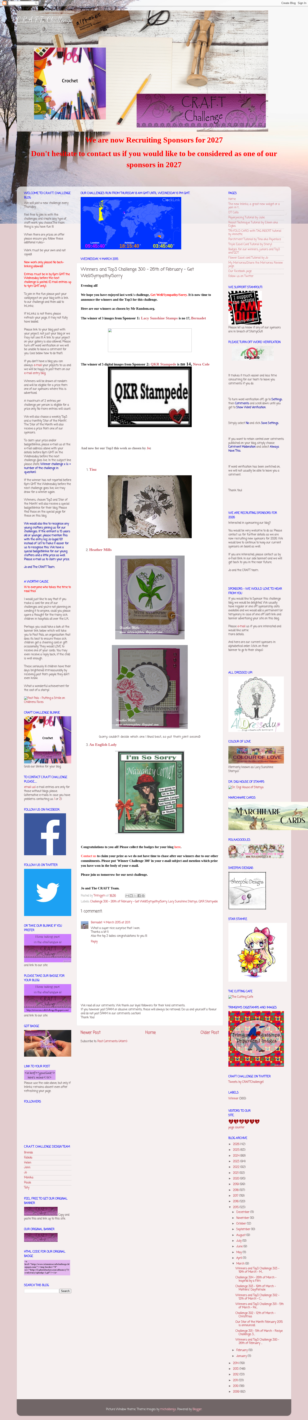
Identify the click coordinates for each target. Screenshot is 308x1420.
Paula (27, 1182)
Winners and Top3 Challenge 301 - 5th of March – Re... (260, 1306)
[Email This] (127, 896)
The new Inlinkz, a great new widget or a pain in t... (254, 206)
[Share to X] (135, 896)
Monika (28, 1177)
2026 (236, 1144)
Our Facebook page (240, 271)
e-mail (38, 365)
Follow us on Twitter (241, 276)
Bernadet (96, 922)
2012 (236, 1374)
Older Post (210, 1033)
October (241, 1224)
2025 (236, 1150)
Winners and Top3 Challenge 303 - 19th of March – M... (257, 1270)
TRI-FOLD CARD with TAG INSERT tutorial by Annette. (254, 233)
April (239, 1258)
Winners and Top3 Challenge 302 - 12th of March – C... (257, 1297)
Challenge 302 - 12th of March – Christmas (256, 1315)
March (240, 1264)
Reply (94, 941)
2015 (236, 1207)
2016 (236, 1201)
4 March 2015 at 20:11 (117, 922)
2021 (236, 1173)
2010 (236, 1386)
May (239, 1252)
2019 (236, 1184)
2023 (236, 1161)
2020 (236, 1178)
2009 (236, 1392)
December (243, 1212)
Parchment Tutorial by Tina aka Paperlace (254, 239)
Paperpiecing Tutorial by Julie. (246, 217)
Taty (26, 1187)
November (243, 1218)
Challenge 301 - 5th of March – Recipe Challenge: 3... (259, 1333)
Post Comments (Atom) (112, 1041)
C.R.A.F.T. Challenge (45, 19)
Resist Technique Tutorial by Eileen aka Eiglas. (253, 224)
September (243, 1229)
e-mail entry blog (34, 373)
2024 (236, 1156)
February (242, 1350)
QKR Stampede (208, 901)
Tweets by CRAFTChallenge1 (246, 1082)
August (241, 1235)
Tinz (93, 469)
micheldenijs (168, 1409)
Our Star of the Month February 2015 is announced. (259, 1324)
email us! (30, 787)
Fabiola (28, 1158)
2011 (236, 1380)
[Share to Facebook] (139, 896)
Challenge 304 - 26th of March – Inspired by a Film (256, 1279)
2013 (236, 1369)
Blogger (197, 1409)
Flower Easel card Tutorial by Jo (248, 258)
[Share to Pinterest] (143, 896)
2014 (236, 1363)
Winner (233, 1098)
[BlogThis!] (131, 896)
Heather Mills (100, 550)
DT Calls (233, 212)
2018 (236, 1190)
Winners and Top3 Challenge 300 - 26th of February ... (257, 1341)
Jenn (27, 1167)
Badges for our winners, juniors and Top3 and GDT (254, 251)
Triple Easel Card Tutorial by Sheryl (250, 244)
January (242, 1356)
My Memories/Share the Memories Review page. (255, 264)
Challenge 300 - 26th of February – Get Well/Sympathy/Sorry (128, 901)
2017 (236, 1196)
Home (150, 1033)
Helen (27, 1163)
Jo (25, 1172)
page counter (236, 1127)
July (239, 1241)
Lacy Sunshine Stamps (182, 901)
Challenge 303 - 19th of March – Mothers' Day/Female (256, 1288)
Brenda (28, 1153)
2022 (236, 1167)
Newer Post (91, 1033)
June (239, 1246)
